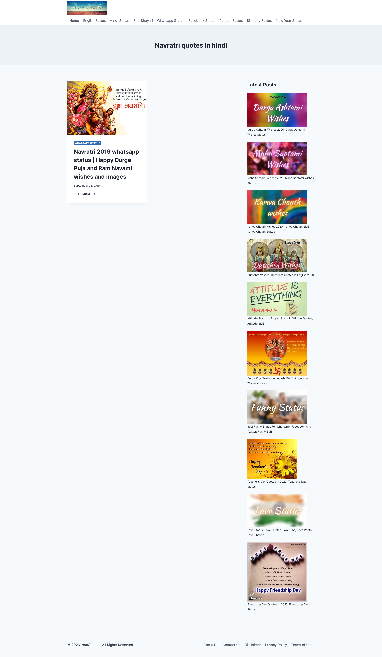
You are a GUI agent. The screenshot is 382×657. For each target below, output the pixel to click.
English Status (94, 21)
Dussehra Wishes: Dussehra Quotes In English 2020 (280, 275)
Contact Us (232, 645)
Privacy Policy (276, 645)
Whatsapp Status (170, 21)
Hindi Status (120, 21)
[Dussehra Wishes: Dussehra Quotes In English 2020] (281, 255)
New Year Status (289, 21)
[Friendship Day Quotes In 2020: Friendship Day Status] (281, 572)
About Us (210, 645)
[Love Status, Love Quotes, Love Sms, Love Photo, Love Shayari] (281, 510)
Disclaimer (253, 645)
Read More (84, 194)
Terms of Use (302, 645)
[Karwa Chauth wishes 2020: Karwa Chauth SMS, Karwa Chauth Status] (281, 207)
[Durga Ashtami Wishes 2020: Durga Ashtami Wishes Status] (281, 110)
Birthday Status (259, 21)
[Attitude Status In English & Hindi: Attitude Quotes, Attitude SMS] (281, 299)
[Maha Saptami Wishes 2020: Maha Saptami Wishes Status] (281, 158)
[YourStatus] (87, 8)
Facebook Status (201, 21)
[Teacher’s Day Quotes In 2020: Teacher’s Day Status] (281, 459)
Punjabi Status (231, 21)
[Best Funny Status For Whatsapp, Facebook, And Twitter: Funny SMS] (281, 407)
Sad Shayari (143, 21)
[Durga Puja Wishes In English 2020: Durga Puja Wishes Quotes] (281, 353)
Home (74, 21)
